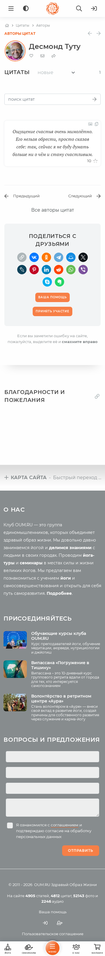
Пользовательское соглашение (52, 933)
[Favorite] (31, 56)
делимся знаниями (70, 547)
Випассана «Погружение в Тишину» (60, 665)
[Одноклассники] (46, 257)
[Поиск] (79, 8)
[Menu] (11, 8)
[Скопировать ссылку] (22, 257)
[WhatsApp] (71, 269)
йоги (65, 578)
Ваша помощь (52, 911)
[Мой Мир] (71, 257)
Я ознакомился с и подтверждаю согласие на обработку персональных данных (53, 831)
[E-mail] (42, 55)
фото (83, 895)
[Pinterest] (34, 269)
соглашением (64, 825)
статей (37, 895)
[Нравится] (95, 161)
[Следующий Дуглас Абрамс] (99, 33)
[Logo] (52, 8)
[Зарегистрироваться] (60, 922)
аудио (52, 901)
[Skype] (47, 282)
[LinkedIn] (46, 269)
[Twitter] (83, 257)
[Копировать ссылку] (97, 396)
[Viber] (83, 269)
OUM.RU (42, 884)
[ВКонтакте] (34, 257)
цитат (61, 895)
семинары (31, 563)
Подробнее (59, 593)
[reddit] (58, 269)
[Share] (54, 56)
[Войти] (94, 8)
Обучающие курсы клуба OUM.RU (58, 636)
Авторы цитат (20, 33)
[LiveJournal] (22, 269)
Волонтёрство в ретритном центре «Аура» (61, 698)
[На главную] (7, 25)
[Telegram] (58, 257)
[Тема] (26, 8)
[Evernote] (59, 282)
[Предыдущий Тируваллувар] (90, 33)
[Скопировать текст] (96, 124)
